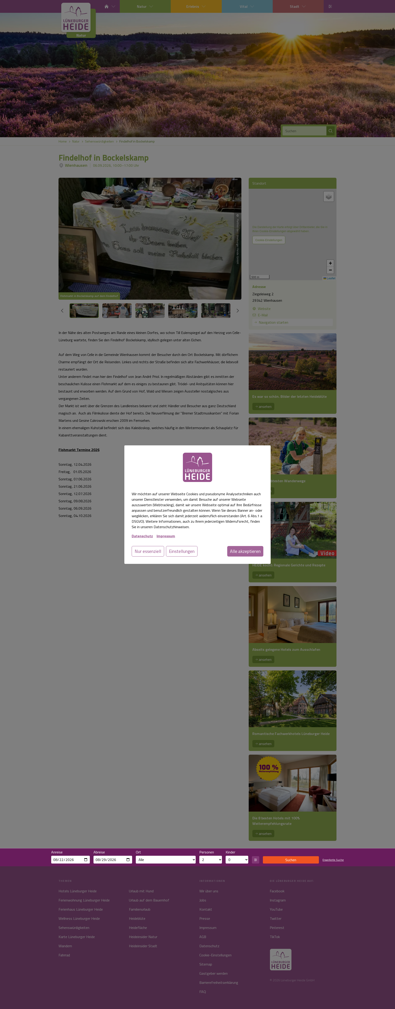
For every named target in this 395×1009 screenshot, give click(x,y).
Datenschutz (142, 536)
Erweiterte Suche (333, 860)
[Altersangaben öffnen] (255, 860)
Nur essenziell (148, 551)
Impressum (166, 536)
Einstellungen (182, 551)
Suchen (290, 860)
